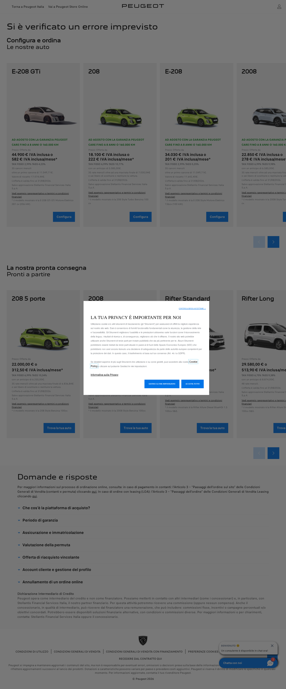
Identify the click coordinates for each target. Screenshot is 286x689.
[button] (192, 309)
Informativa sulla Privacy (104, 374)
